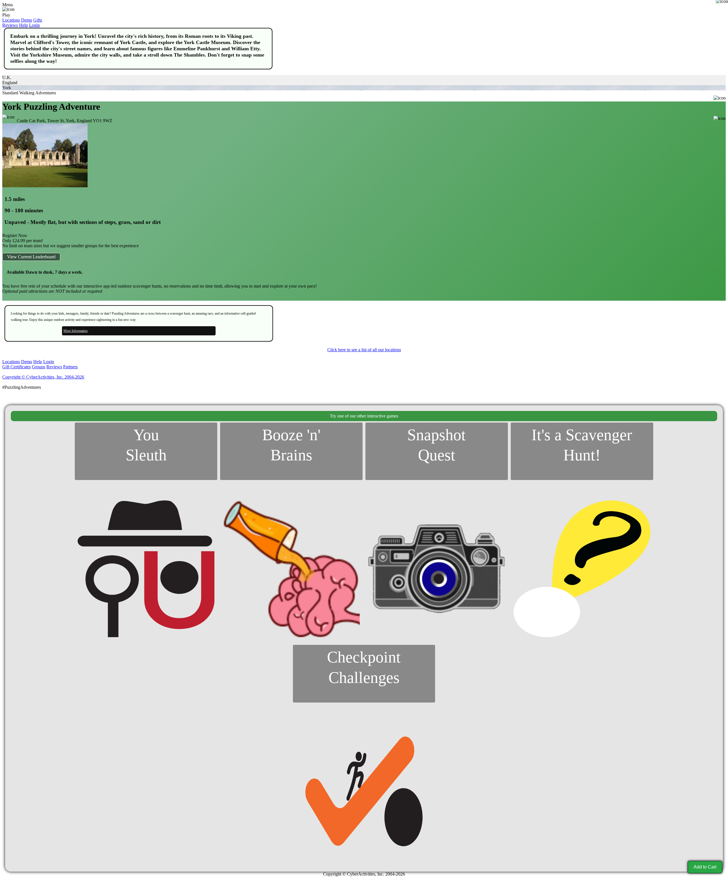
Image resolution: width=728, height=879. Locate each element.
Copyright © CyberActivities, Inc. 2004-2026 (43, 377)
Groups (38, 366)
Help (23, 25)
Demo (26, 20)
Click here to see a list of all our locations (364, 349)
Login (34, 25)
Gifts (37, 20)
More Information (75, 331)
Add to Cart (705, 867)
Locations (11, 20)
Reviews (10, 25)
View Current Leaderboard (31, 256)
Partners (70, 366)
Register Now (14, 235)
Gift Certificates (16, 366)
